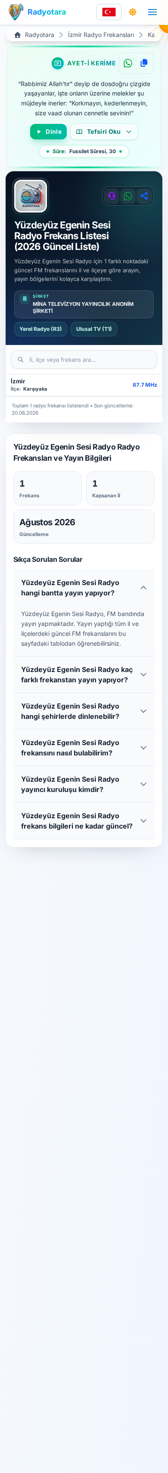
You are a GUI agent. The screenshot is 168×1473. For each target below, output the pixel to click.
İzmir (18, 381)
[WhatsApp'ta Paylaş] (128, 63)
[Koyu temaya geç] (132, 12)
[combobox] (108, 12)
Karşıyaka (35, 389)
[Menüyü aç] (152, 12)
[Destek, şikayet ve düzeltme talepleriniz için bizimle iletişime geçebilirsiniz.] (111, 196)
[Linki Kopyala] (144, 196)
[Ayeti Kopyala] (144, 63)
